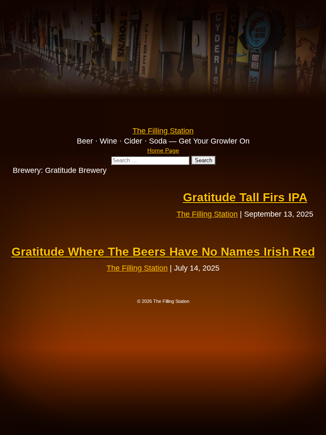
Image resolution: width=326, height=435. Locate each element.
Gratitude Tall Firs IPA (245, 197)
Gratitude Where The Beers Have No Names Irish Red (163, 251)
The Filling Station (207, 214)
